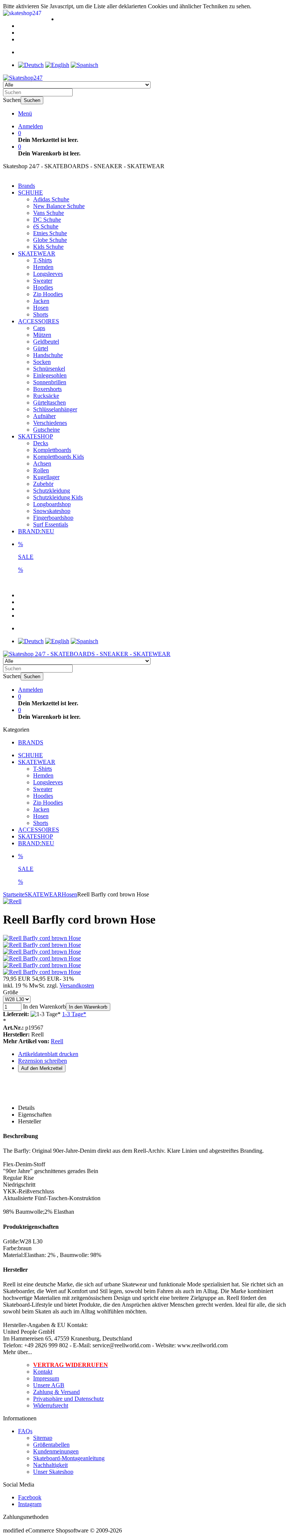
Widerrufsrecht (50, 1405)
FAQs (25, 1431)
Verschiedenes (50, 423)
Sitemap (42, 1438)
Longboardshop (52, 504)
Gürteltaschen (49, 402)
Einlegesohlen (50, 375)
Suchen (32, 100)
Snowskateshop (51, 511)
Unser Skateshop (53, 1472)
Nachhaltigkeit (50, 1465)
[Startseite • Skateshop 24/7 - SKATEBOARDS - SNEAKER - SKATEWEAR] (23, 78)
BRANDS (30, 742)
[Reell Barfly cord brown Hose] (42, 938)
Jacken (41, 301)
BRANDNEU (36, 531)
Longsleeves (48, 274)
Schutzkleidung (51, 490)
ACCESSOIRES (38, 321)
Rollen (41, 470)
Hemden (43, 267)
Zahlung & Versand (56, 1392)
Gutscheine (46, 429)
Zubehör (43, 484)
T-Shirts (42, 260)
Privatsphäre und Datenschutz (68, 1398)
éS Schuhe (45, 226)
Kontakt (42, 1371)
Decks (40, 443)
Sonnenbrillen (49, 382)
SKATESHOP (35, 436)
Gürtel (40, 348)
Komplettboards (52, 450)
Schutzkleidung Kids (58, 497)
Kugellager (46, 477)
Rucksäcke (46, 396)
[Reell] (12, 901)
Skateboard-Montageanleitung (69, 1458)
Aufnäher (44, 416)
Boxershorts (47, 389)
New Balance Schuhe (59, 206)
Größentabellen (51, 1444)
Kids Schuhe (48, 246)
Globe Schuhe (50, 240)
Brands (26, 186)
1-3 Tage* (74, 1014)
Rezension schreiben (42, 1061)
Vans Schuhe (48, 213)
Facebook (29, 1497)
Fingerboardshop (53, 517)
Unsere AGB (48, 1385)
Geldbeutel (46, 341)
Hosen (41, 307)
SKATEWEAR (36, 253)
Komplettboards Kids (58, 456)
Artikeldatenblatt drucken (48, 1054)
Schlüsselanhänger (55, 409)
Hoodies (43, 287)
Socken (42, 362)
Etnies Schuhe (50, 233)
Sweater (42, 280)
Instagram (29, 1504)
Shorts (40, 314)
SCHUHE (30, 192)
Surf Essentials (50, 524)
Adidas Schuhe (51, 199)
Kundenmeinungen (56, 1451)
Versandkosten (76, 985)
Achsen (42, 463)
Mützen (42, 335)
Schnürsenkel (49, 368)
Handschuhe (48, 355)
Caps (39, 328)
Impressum (46, 1378)
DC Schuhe (47, 219)
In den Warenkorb (88, 1007)
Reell (57, 1041)
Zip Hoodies (48, 294)
